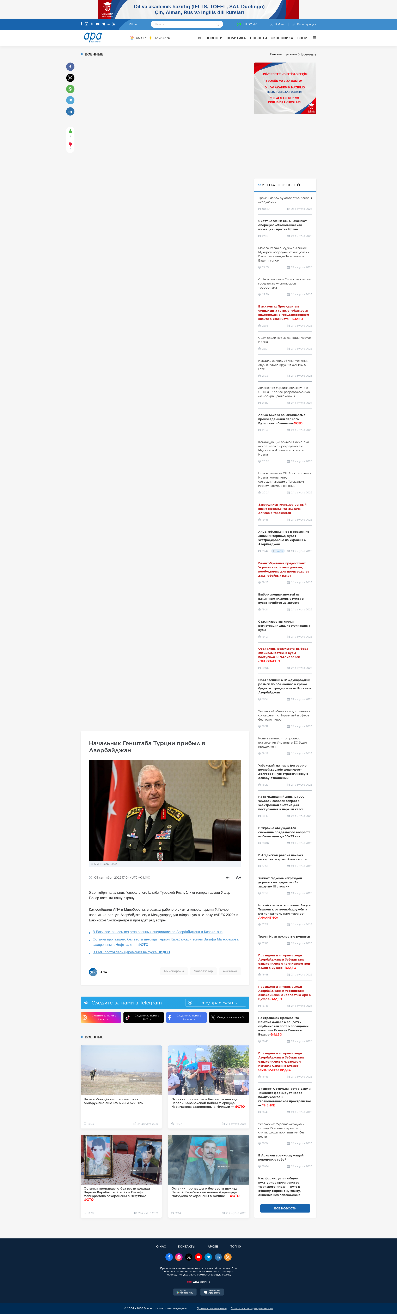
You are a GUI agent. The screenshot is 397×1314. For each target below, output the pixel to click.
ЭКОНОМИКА (282, 38)
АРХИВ (213, 1246)
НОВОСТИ (258, 38)
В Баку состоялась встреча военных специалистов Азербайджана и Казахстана (157, 932)
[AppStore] (212, 1292)
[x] (189, 1257)
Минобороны (174, 971)
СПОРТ (303, 38)
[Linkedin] (109, 24)
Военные (308, 54)
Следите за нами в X (230, 1017)
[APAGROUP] (198, 1282)
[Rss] (113, 24)
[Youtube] (97, 24)
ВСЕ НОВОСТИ (210, 38)
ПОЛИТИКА (236, 38)
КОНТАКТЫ (186, 1246)
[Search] (217, 25)
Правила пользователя (212, 1308)
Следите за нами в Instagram (104, 1017)
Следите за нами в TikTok (147, 1017)
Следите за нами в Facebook (189, 1017)
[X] (92, 24)
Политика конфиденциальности (252, 1308)
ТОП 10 (235, 1246)
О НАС (161, 1246)
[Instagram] (86, 24)
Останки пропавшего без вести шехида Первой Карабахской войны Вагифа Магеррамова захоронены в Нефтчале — (165, 942)
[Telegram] (103, 24)
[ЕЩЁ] (312, 37)
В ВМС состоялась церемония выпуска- (131, 952)
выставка (230, 971)
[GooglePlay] (185, 1292)
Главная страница (283, 54)
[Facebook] (81, 24)
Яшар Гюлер (203, 971)
